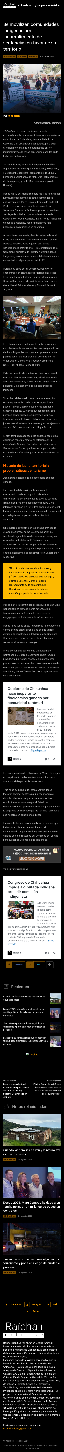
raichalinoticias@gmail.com (17, 1428)
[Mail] (48, 1304)
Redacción (14, 115)
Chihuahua (9, 56)
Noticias (22, 56)
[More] (49, 964)
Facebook (16, 1304)
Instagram (37, 1304)
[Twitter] (27, 1311)
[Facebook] (6, 1304)
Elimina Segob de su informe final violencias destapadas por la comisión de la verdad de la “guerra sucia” (47, 1089)
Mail (55, 1304)
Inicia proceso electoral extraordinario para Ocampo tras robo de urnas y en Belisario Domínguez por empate (16, 1090)
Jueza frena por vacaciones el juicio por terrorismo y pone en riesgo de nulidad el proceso (24, 1027)
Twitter (36, 1311)
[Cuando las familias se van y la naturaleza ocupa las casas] (55, 998)
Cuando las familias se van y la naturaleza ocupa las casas (24, 998)
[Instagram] (27, 1304)
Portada (33, 56)
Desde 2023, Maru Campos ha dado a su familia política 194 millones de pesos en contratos (23, 1012)
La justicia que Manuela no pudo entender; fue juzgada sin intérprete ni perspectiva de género (25, 1041)
